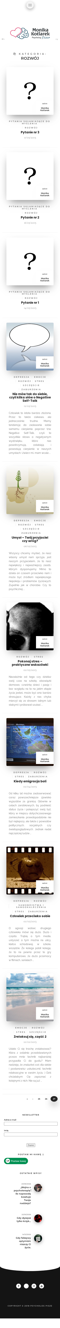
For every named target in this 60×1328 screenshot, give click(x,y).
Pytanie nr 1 (30, 302)
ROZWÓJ (31, 128)
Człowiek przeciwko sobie (30, 916)
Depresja (22, 377)
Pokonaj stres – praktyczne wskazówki (30, 663)
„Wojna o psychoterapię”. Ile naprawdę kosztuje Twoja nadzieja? (22, 1195)
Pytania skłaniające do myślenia (29, 122)
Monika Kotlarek (44, 109)
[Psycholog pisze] (30, 35)
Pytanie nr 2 (30, 217)
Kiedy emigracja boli (30, 781)
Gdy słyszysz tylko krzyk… (24, 1220)
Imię (6, 1130)
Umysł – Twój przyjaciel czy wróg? (30, 539)
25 (39, 1099)
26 (46, 1099)
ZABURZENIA (31, 389)
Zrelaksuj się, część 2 (30, 1037)
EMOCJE (40, 377)
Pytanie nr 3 (30, 132)
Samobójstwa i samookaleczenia (31, 906)
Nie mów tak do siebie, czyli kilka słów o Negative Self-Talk (30, 397)
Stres (39, 381)
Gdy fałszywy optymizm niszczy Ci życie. (23, 1242)
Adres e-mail (10, 1120)
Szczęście (31, 385)
